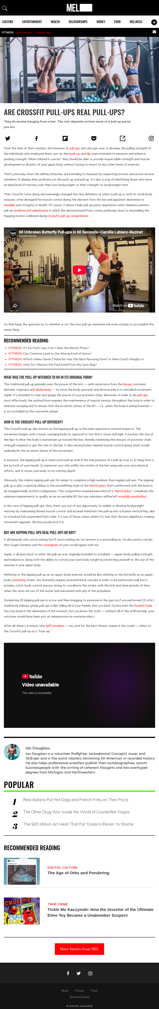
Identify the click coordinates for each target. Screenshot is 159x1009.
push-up (74, 153)
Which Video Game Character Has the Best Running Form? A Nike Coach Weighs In (76, 359)
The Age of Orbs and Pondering (78, 873)
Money (101, 21)
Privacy (79, 990)
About (64, 990)
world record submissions (31, 210)
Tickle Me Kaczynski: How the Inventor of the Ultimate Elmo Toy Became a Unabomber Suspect (101, 912)
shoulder (9, 205)
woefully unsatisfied (132, 496)
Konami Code (143, 605)
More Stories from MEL (79, 949)
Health (55, 21)
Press (94, 990)
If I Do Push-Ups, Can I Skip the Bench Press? (49, 348)
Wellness (136, 21)
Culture (7, 21)
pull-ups (74, 148)
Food (117, 21)
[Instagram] (151, 138)
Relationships (78, 21)
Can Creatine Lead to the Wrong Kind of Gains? (50, 353)
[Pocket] (94, 138)
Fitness (7, 32)
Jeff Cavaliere (55, 626)
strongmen (50, 545)
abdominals (43, 389)
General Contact (79, 997)
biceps (127, 384)
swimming (18, 580)
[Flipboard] (65, 138)
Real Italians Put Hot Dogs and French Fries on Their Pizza (75, 799)
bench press (97, 485)
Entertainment (32, 21)
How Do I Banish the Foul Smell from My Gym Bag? (53, 364)
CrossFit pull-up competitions (68, 216)
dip (88, 153)
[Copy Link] (122, 138)
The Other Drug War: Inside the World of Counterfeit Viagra (76, 811)
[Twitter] (8, 138)
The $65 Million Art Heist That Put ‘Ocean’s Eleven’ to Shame (78, 824)
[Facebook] (36, 138)
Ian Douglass (24, 32)
